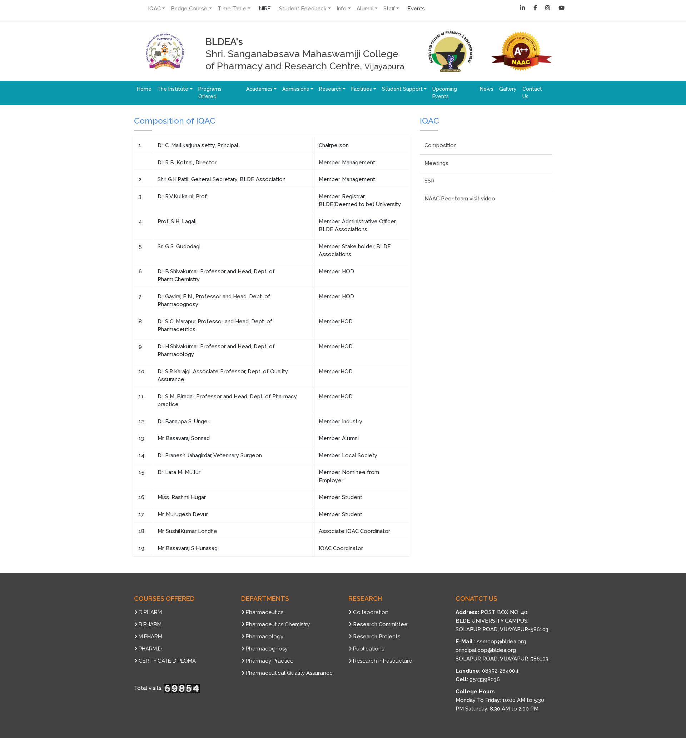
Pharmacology (264, 636)
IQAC (154, 8)
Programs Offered (210, 92)
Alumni (365, 8)
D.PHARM (150, 612)
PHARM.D (150, 648)
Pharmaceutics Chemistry (278, 624)
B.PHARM (150, 624)
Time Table (232, 8)
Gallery (508, 89)
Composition (440, 145)
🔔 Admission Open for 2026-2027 (475, 8)
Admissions (295, 89)
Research (330, 89)
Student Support (402, 89)
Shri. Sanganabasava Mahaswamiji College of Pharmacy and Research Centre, (304, 53)
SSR (429, 181)
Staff (389, 8)
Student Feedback (303, 8)
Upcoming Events (444, 92)
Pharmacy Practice (269, 661)
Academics (259, 89)
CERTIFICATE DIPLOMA (167, 661)
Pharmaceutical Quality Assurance (289, 673)
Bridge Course (189, 8)
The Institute (172, 89)
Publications (368, 648)
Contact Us (532, 92)
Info (342, 8)
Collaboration (370, 612)
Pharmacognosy (267, 648)
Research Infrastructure (382, 661)
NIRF (264, 8)
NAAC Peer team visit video (459, 198)
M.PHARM (150, 636)
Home (144, 89)
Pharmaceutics (264, 612)
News (486, 89)
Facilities (361, 89)
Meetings (436, 163)
